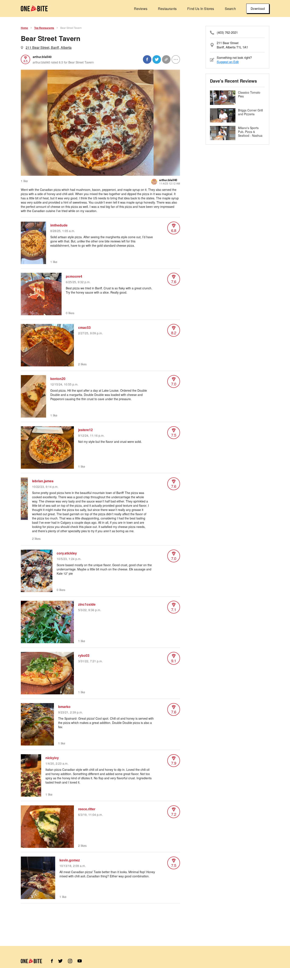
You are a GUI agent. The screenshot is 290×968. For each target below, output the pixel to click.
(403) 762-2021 (227, 32)
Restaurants (167, 9)
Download (258, 8)
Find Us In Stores (200, 9)
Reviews (140, 9)
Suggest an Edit (228, 61)
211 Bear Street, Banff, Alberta (49, 47)
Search (230, 9)
